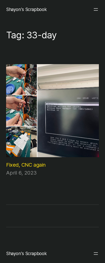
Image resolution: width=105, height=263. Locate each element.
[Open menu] (96, 9)
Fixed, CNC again (26, 165)
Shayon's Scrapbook (26, 9)
